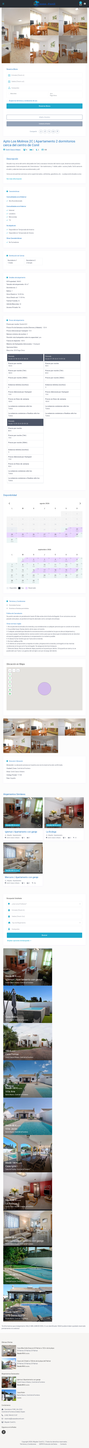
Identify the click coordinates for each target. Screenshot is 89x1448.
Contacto (63, 1444)
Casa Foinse (12, 1054)
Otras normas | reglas (14, 624)
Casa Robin (11, 1017)
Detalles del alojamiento (17, 277)
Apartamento (17, 835)
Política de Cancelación (14, 613)
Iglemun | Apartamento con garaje (23, 979)
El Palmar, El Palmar (24, 1350)
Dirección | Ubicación (16, 761)
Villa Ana (10, 1091)
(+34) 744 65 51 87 (10, 1415)
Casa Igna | (11, 1166)
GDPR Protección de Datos (48, 1444)
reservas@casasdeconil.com (14, 1419)
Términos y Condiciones (17, 601)
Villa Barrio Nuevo (15, 1315)
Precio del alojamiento (16, 320)
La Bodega (11, 1203)
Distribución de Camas (16, 256)
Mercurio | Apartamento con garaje (24, 1240)
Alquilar (9, 835)
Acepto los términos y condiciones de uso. (23, 101)
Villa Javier (11, 1128)
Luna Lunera (12, 1278)
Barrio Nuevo (9, 1020)
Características (14, 191)
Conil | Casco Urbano (13, 150)
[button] (44, 688)
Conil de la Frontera (23, 768)
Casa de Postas (10, 1169)
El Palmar (34, 1350)
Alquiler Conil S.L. (10, 1422)
